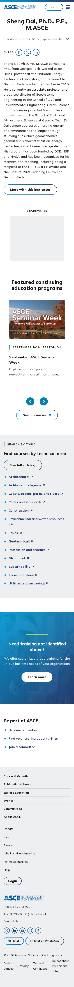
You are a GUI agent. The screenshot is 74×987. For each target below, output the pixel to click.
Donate (8, 829)
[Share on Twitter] (27, 52)
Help (7, 870)
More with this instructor (30, 189)
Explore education (52, 39)
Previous (30, 401)
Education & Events (17, 39)
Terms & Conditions (40, 966)
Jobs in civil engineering (19, 853)
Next (44, 401)
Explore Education (16, 792)
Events (8, 800)
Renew (8, 845)
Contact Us (11, 921)
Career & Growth (16, 776)
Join (6, 837)
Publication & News (17, 784)
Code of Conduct (9, 966)
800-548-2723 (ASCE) (19, 907)
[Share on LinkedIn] (36, 52)
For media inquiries (16, 861)
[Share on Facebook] (18, 52)
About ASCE (12, 817)
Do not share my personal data (60, 966)
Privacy (24, 966)
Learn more (37, 677)
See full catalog (22, 465)
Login (54, 7)
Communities (13, 808)
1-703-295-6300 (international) (25, 914)
